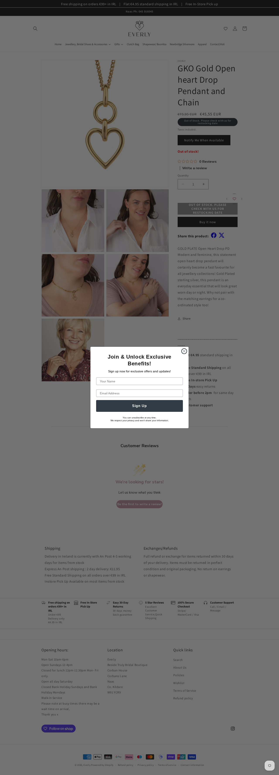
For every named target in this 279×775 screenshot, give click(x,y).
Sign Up (139, 406)
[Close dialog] (184, 351)
